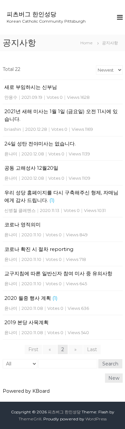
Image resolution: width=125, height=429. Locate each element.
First (33, 349)
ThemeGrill (30, 418)
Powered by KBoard (26, 391)
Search (110, 364)
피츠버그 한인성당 (31, 14)
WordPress (96, 418)
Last (92, 349)
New (113, 378)
